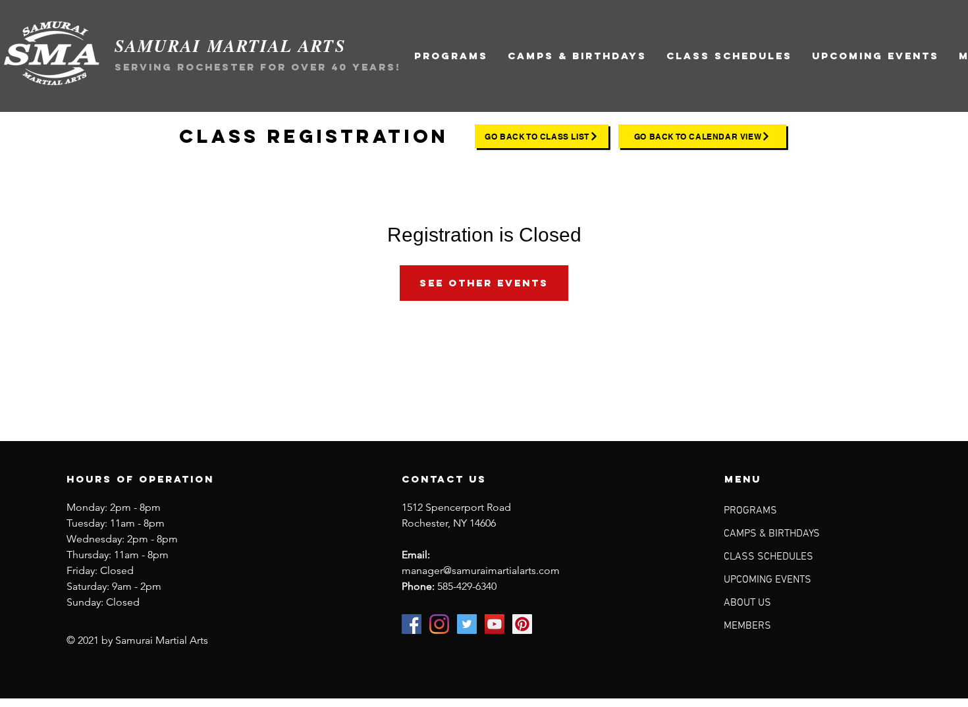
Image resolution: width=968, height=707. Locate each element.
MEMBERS (747, 626)
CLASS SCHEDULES (768, 556)
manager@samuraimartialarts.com (481, 570)
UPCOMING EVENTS (767, 580)
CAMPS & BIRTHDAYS (772, 533)
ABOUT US (747, 603)
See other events (484, 282)
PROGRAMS (750, 510)
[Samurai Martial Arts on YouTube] (494, 624)
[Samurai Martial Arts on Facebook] (411, 624)
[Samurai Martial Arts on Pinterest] (522, 624)
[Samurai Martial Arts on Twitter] (467, 624)
